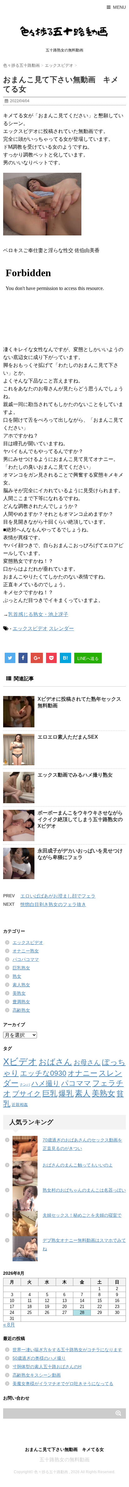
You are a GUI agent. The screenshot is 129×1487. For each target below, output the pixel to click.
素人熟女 (21, 984)
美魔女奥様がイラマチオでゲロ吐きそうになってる (63, 1383)
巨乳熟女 (21, 967)
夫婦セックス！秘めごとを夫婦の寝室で (82, 1215)
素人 (82, 1093)
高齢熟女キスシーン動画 (37, 1375)
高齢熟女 (21, 1010)
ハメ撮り (45, 1083)
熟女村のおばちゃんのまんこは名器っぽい (84, 1190)
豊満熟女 (21, 1001)
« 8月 (9, 1324)
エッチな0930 (43, 1073)
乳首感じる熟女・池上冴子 (38, 614)
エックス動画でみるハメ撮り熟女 (75, 775)
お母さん (87, 1062)
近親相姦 (20, 1104)
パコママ (76, 1083)
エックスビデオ (30, 628)
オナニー (82, 1073)
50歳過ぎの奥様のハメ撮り (39, 1358)
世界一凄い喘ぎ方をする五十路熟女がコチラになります (67, 1349)
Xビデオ (20, 1061)
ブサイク (26, 1094)
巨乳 (49, 1093)
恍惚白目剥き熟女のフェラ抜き (53, 904)
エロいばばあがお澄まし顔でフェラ (57, 896)
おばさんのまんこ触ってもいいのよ (78, 1165)
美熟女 (19, 993)
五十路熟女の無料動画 (64, 1459)
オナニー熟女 (26, 950)
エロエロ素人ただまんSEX (68, 737)
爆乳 (66, 1093)
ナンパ (25, 1084)
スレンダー (61, 628)
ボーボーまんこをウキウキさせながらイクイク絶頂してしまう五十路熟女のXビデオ (80, 819)
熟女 (17, 976)
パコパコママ (26, 959)
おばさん (55, 1062)
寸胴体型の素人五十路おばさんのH (47, 1366)
